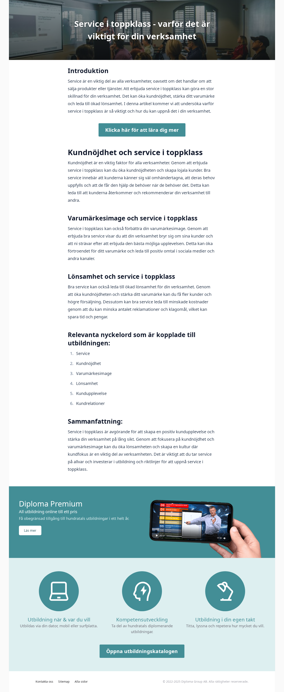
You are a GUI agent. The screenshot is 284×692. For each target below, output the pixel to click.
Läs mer (30, 530)
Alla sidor (81, 681)
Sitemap (64, 681)
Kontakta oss (44, 681)
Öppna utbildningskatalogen (142, 651)
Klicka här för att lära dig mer (142, 129)
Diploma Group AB (194, 681)
